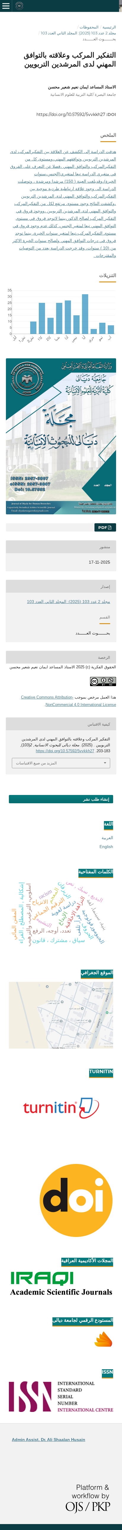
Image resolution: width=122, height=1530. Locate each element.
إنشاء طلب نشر (96, 799)
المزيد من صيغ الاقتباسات (36, 763)
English (106, 846)
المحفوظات (89, 27)
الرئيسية (109, 27)
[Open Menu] (6, 6)
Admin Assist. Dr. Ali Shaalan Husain (48, 1439)
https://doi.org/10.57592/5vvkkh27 (70, 114)
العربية (107, 837)
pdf (103, 527)
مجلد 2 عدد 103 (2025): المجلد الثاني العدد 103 (78, 33)
